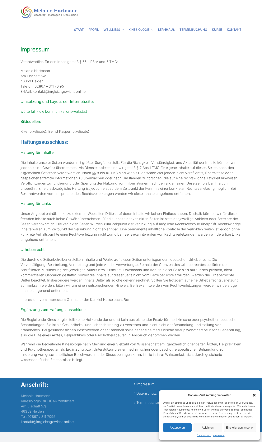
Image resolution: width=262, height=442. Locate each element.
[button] (254, 395)
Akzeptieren (177, 427)
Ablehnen (207, 427)
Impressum (218, 435)
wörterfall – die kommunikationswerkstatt (54, 111)
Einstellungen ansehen (240, 427)
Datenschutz (204, 435)
